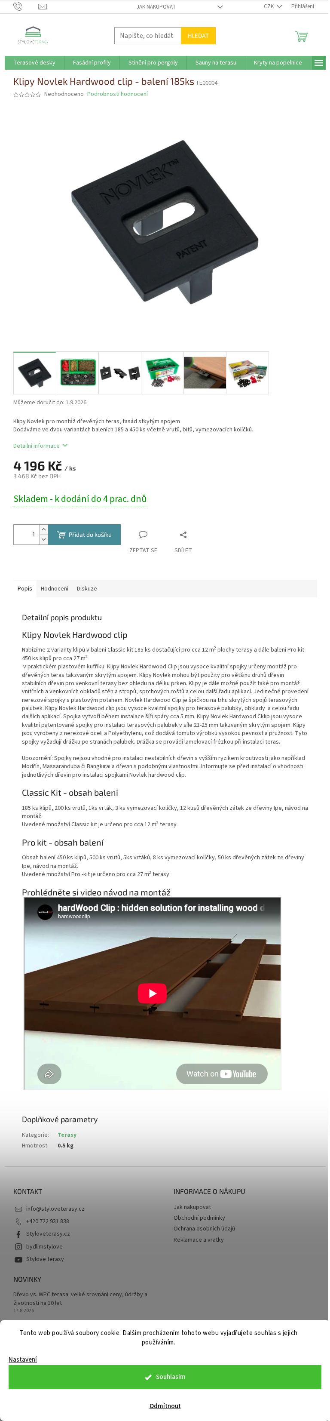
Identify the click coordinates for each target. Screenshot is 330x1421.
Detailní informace (36, 446)
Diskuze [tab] (87, 588)
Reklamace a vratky (199, 1240)
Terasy (67, 1135)
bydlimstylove (44, 1247)
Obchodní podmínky (199, 1218)
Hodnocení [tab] (54, 588)
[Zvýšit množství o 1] (44, 530)
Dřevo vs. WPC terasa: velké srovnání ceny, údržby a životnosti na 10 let (80, 1299)
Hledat (198, 35)
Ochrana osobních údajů (204, 1228)
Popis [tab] (25, 588)
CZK (269, 6)
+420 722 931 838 (47, 1221)
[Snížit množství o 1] (44, 539)
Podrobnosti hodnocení (117, 94)
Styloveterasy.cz (48, 1234)
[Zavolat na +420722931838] (26, 6)
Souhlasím (171, 1376)
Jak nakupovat (156, 7)
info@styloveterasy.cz (55, 1209)
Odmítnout (165, 1406)
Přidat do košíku (90, 534)
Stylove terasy (45, 1259)
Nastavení (23, 1359)
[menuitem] (34, 63)
